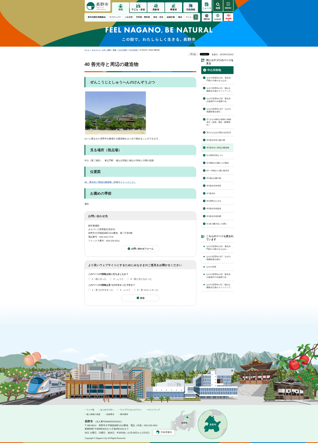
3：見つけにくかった (148, 290)
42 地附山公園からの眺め (217, 163)
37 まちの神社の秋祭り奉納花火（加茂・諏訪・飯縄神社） (218, 122)
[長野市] (97, 5)
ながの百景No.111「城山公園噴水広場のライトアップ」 (219, 89)
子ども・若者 (138, 9)
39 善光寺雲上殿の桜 (215, 140)
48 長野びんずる (213, 201)
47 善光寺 (210, 193)
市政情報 (190, 9)
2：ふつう (118, 279)
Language (217, 19)
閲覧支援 (207, 19)
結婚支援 (171, 17)
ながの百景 (122, 50)
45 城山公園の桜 (213, 178)
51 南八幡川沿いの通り (216, 224)
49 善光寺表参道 (213, 208)
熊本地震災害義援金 (97, 17)
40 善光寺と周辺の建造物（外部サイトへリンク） (110, 182)
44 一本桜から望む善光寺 (217, 171)
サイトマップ (154, 410)
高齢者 (156, 9)
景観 (114, 50)
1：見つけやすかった (102, 290)
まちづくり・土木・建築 (101, 50)
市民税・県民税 (143, 17)
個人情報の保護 (93, 414)
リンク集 (90, 410)
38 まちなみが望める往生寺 (218, 132)
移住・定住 (158, 17)
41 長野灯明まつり (214, 155)
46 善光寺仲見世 (213, 186)
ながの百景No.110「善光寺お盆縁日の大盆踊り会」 (218, 99)
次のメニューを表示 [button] (196, 17)
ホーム (87, 50)
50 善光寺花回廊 (213, 216)
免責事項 (110, 414)
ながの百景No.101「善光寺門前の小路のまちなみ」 (218, 79)
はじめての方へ (107, 410)
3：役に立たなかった (141, 279)
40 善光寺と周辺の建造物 (217, 148)
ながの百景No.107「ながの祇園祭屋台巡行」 (218, 110)
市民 (120, 9)
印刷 (194, 54)
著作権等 (124, 414)
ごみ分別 (129, 17)
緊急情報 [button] (229, 18)
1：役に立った (99, 279)
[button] (218, 6)
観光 (180, 17)
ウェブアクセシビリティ (131, 410)
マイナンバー (115, 17)
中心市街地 (133, 50)
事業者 (173, 9)
